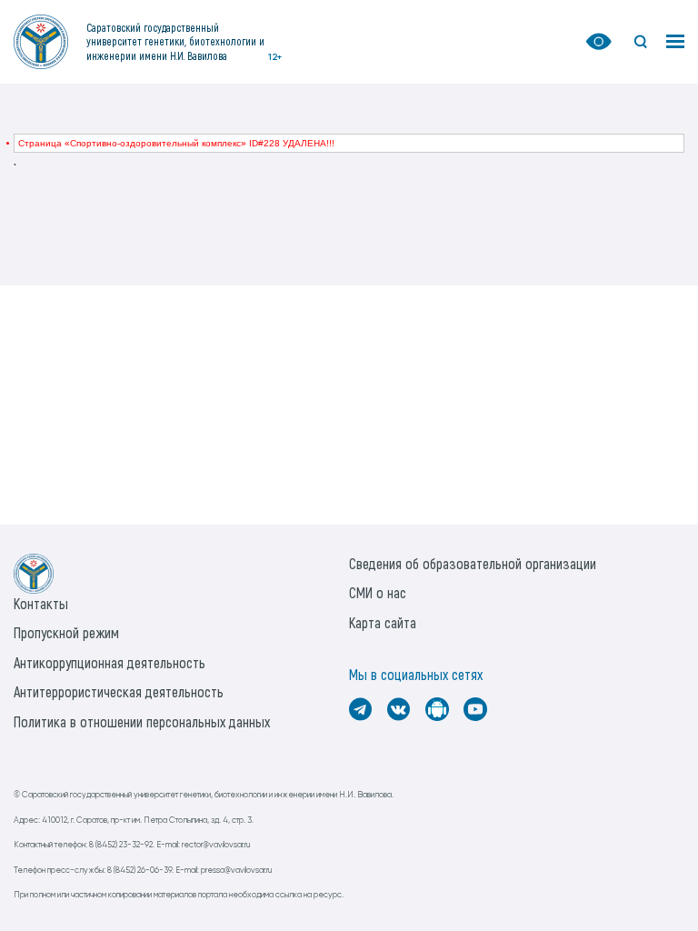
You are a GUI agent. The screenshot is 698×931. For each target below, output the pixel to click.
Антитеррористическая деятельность (119, 691)
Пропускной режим (66, 632)
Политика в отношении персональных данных (142, 721)
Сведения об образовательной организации (472, 563)
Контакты (41, 603)
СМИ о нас (377, 592)
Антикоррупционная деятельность (109, 662)
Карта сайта (382, 622)
